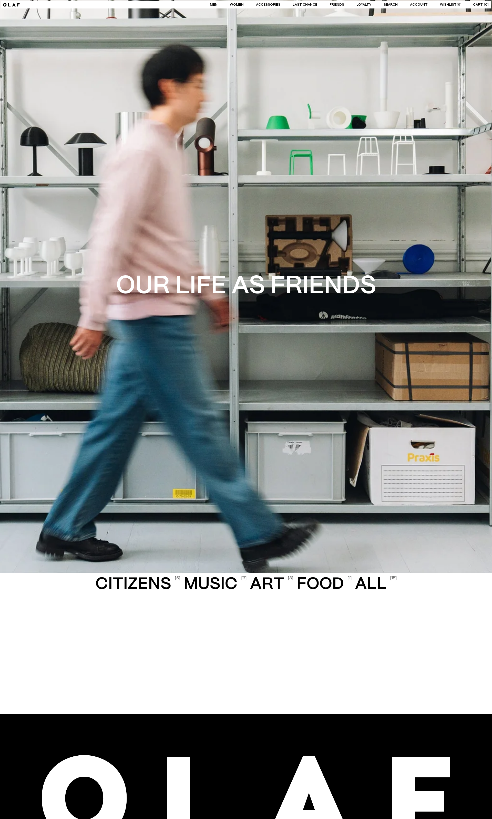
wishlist (450, 4)
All (376, 584)
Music (215, 584)
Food (324, 584)
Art (271, 584)
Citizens (137, 584)
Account (419, 4)
